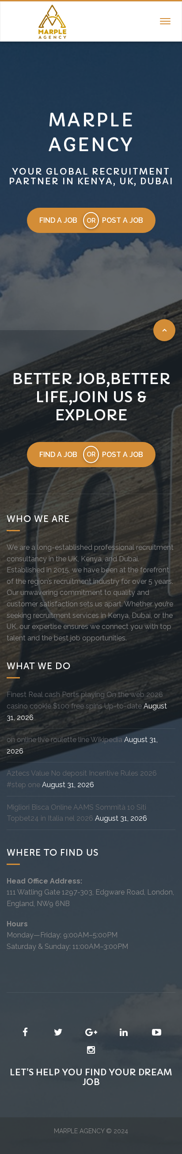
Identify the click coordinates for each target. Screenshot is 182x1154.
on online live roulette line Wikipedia (64, 739)
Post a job (122, 220)
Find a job (58, 220)
